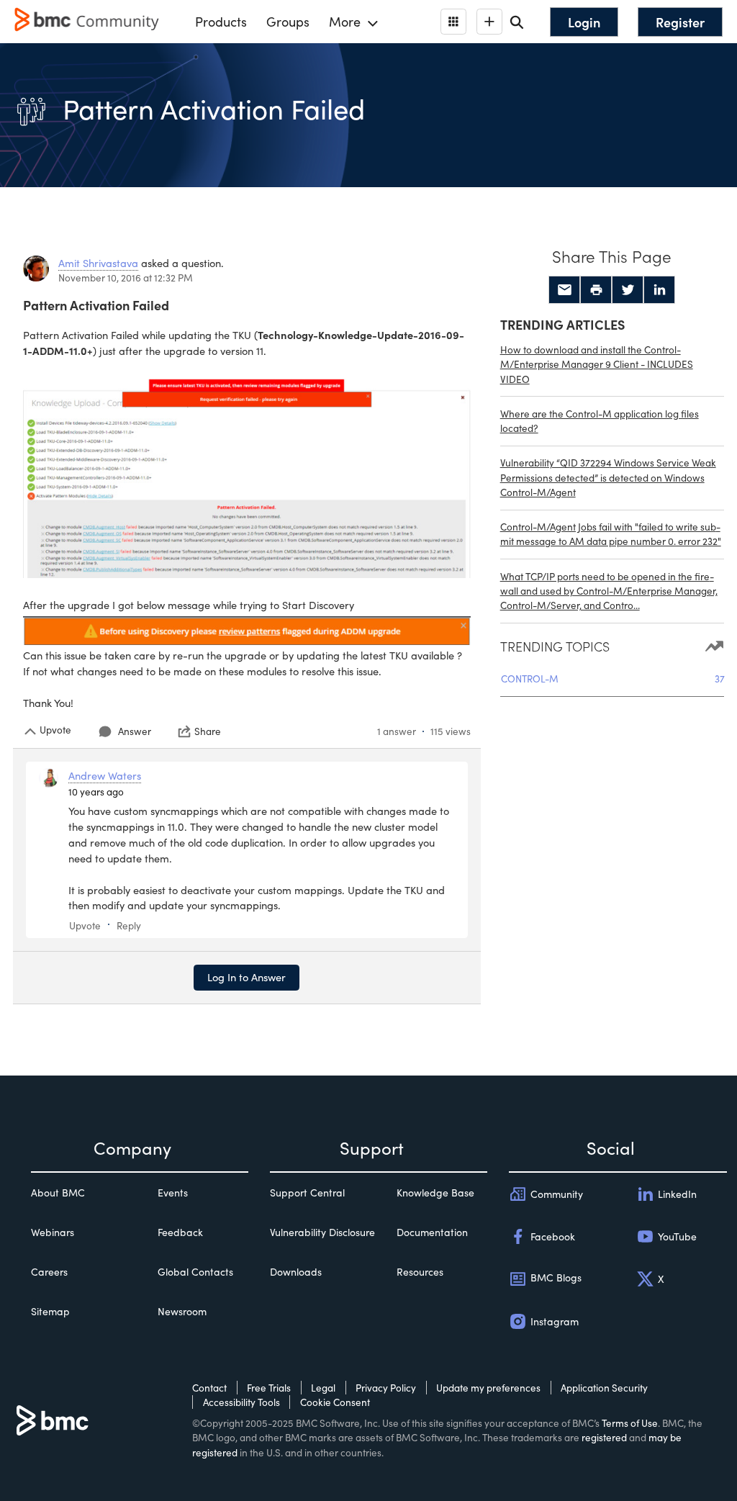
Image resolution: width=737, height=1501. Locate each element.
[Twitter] (627, 290)
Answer (134, 731)
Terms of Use (630, 1423)
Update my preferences (488, 1387)
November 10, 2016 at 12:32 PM (125, 277)
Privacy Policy (386, 1387)
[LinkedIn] (659, 290)
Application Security (604, 1387)
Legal (323, 1387)
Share (207, 731)
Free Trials (269, 1387)
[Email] (564, 290)
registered (604, 1437)
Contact (209, 1387)
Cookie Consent (335, 1402)
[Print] (596, 290)
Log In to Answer (246, 977)
